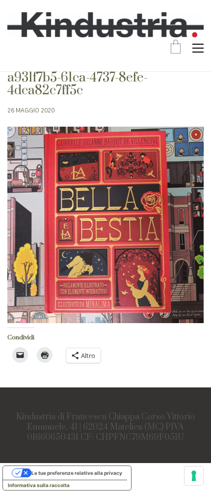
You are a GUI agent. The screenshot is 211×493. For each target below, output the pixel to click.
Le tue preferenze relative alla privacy (76, 473)
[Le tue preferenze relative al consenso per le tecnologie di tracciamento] (194, 475)
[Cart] (176, 48)
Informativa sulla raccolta (39, 485)
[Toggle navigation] (198, 48)
